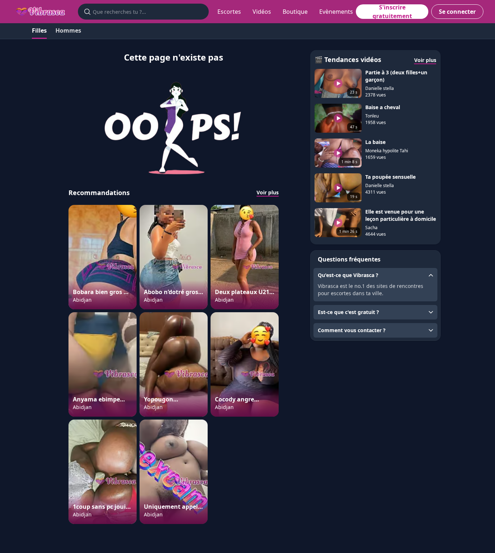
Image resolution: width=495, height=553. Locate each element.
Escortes (229, 12)
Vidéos (262, 12)
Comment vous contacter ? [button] (352, 330)
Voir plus (268, 192)
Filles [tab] (39, 30)
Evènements (336, 12)
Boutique (295, 12)
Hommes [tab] (68, 30)
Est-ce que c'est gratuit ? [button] (348, 312)
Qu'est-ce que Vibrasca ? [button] (348, 275)
